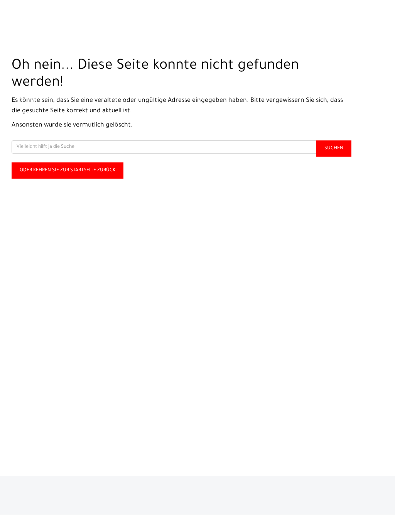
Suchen (333, 148)
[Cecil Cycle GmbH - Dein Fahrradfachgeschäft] (82, 17)
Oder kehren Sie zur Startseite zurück (67, 170)
